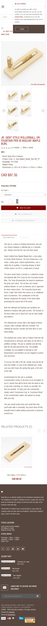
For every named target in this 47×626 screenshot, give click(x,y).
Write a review (27, 147)
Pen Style (4, 190)
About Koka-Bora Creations (8, 605)
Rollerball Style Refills (16, 475)
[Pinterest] (13, 548)
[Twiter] (18, 548)
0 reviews (16, 147)
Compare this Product (25, 220)
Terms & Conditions (7, 607)
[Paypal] (15, 618)
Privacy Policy (21, 605)
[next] (43, 110)
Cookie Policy (30, 605)
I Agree (22, 29)
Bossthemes (11, 614)
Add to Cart (25, 208)
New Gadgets (17, 575)
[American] (21, 618)
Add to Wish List (24, 214)
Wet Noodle (15, 568)
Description (8, 237)
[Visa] (3, 618)
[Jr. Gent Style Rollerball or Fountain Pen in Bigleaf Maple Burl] (13, 95)
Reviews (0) (24, 237)
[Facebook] (3, 548)
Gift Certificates (26, 607)
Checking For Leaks (23, 561)
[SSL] (30, 620)
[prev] (3, 110)
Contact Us (17, 607)
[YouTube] (23, 548)
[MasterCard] (9, 618)
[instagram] (8, 548)
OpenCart (11, 612)
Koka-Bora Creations (15, 156)
